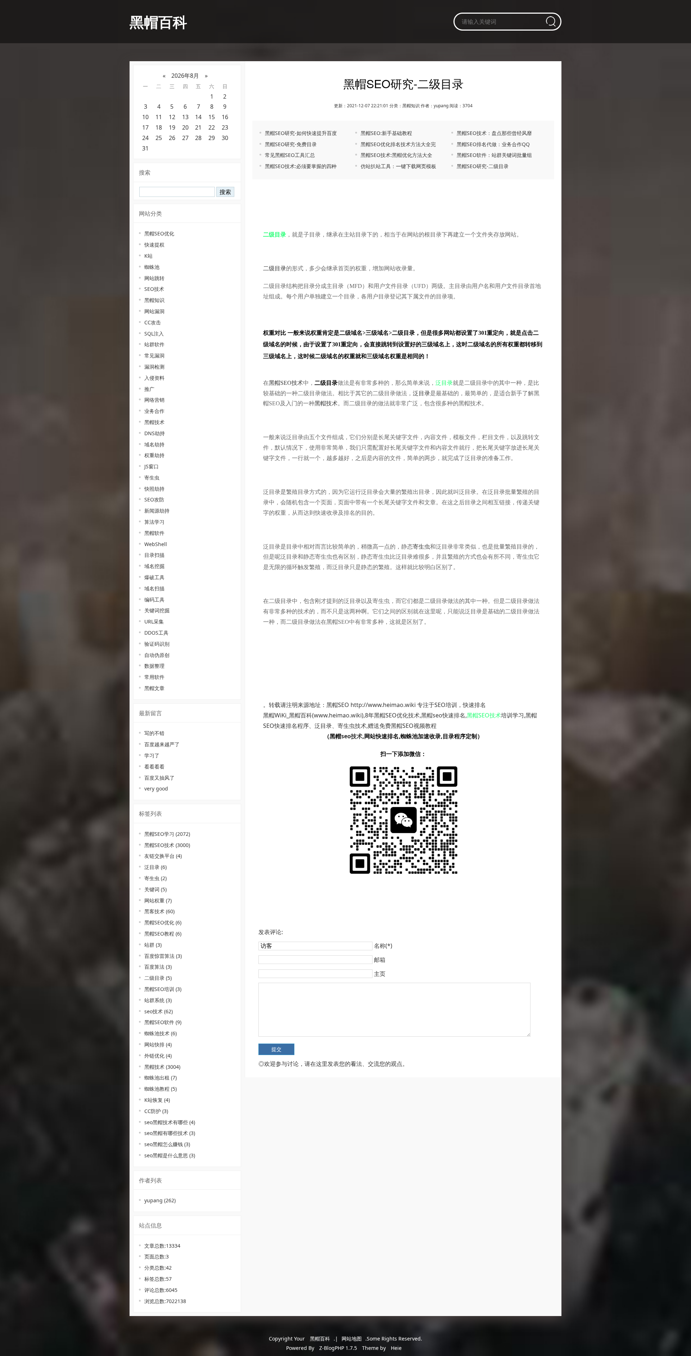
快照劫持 (154, 488)
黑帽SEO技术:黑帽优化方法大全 (396, 155)
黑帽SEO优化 (159, 233)
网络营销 (154, 399)
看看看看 (154, 766)
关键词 (155, 889)
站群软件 (154, 344)
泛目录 (155, 867)
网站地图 (352, 1338)
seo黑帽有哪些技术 (169, 1133)
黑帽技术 (154, 422)
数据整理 (154, 665)
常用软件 (154, 677)
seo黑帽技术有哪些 (169, 1122)
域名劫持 (154, 444)
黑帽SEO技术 (167, 845)
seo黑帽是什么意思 (169, 1155)
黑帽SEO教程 (162, 933)
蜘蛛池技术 (160, 1033)
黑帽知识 (154, 300)
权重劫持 (154, 455)
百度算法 (158, 966)
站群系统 (158, 1000)
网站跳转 (154, 278)
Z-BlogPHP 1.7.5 (338, 1347)
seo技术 (158, 1011)
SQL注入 (154, 333)
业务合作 (154, 410)
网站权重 (158, 900)
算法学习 (154, 521)
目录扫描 (154, 554)
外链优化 (158, 1055)
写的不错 (154, 733)
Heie (396, 1347)
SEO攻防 (154, 499)
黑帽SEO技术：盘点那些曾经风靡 (494, 133)
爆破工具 (154, 577)
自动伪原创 (157, 655)
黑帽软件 (154, 533)
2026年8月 (185, 76)
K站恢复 (157, 1099)
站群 (153, 944)
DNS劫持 (154, 433)
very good (156, 788)
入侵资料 (154, 377)
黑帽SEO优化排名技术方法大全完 (398, 144)
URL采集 (154, 621)
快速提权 (154, 244)
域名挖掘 (154, 566)
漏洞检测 (154, 366)
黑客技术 (159, 911)
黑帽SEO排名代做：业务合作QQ (493, 144)
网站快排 (158, 1044)
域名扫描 (154, 588)
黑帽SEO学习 (167, 833)
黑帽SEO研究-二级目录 (483, 166)
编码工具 (154, 599)
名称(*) (383, 946)
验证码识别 (157, 643)
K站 (148, 255)
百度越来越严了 (162, 744)
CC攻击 (152, 322)
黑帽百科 (158, 21)
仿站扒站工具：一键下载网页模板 (398, 166)
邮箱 (379, 960)
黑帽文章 (154, 688)
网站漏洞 (154, 311)
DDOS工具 (156, 632)
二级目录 (158, 977)
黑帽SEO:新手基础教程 (386, 133)
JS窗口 (151, 466)
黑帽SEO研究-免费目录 (291, 144)
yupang (160, 1200)
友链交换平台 (163, 855)
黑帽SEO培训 (162, 989)
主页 (379, 974)
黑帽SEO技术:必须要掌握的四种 (301, 166)
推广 (149, 389)
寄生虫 (151, 477)
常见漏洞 (154, 355)
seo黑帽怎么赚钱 (167, 1144)
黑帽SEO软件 (162, 1022)
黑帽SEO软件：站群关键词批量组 (494, 155)
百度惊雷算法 (163, 955)
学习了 (151, 755)
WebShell (155, 544)
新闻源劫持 (157, 510)
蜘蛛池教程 (160, 1088)
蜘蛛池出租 (160, 1077)
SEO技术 (154, 288)
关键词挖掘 (157, 610)
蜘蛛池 (151, 266)
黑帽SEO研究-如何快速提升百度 (301, 133)
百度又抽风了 (159, 777)
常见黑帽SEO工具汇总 (290, 155)
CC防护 (156, 1111)
